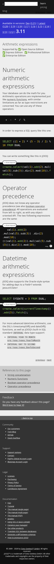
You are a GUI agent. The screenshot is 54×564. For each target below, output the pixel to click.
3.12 (11, 32)
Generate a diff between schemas (22, 534)
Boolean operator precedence (24, 382)
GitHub (10, 435)
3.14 (47, 26)
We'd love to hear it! (13, 405)
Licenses (11, 476)
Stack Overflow (14, 438)
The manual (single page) (18, 509)
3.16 (33, 26)
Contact (11, 455)
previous (40, 359)
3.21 (33, 23)
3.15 (40, 26)
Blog (5, 10)
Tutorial (11, 506)
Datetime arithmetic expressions (18, 266)
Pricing (43, 7)
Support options (14, 452)
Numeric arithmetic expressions (18, 78)
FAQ (9, 503)
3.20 (5, 26)
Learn (43, 3)
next (49, 359)
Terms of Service (14, 485)
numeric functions (17, 99)
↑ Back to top (27, 418)
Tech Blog (12, 432)
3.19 (13, 26)
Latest (41, 23)
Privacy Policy (13, 482)
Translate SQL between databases (22, 531)
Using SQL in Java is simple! (19, 522)
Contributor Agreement (17, 489)
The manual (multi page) (18, 512)
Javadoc (11, 519)
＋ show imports (9, 163)
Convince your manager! (17, 525)
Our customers (14, 428)
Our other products (16, 528)
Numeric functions (18, 378)
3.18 (19, 26)
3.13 (5, 32)
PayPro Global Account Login (20, 458)
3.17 (26, 26)
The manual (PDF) (15, 515)
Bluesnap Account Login (18, 462)
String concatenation (19, 374)
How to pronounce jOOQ (18, 537)
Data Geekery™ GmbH (30, 548)
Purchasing (12, 479)
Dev (28, 23)
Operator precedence (18, 192)
